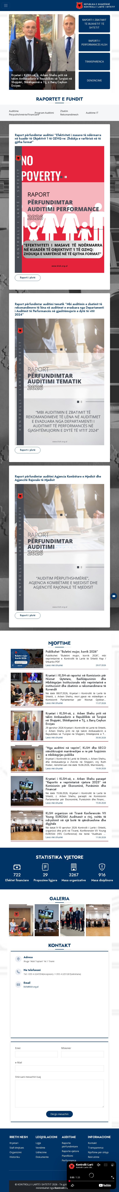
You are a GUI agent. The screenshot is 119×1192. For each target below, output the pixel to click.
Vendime (40, 1147)
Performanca (69, 1160)
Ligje (38, 1143)
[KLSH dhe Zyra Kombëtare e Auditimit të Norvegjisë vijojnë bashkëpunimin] (72, 920)
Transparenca (95, 1147)
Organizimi (15, 1152)
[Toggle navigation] (6, 5)
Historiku (15, 1157)
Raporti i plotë (27, 277)
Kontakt (92, 1143)
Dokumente (42, 1157)
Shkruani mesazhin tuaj (28, 1076)
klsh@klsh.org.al (31, 986)
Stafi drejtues (17, 1147)
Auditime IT (92, 112)
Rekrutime (93, 1157)
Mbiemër (66, 1048)
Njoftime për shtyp (98, 1152)
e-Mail (18, 1062)
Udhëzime (41, 1152)
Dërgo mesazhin (59, 1114)
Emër (18, 1048)
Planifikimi (67, 1155)
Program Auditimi (44, 112)
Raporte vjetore (70, 1151)
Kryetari (14, 1143)
